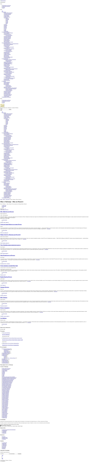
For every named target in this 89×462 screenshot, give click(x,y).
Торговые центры (5, 362)
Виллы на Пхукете (9, 60)
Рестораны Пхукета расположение (7, 380)
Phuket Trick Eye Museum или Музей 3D (10, 234)
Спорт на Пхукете (9, 49)
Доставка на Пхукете (7, 14)
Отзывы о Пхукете (7, 65)
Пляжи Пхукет (4, 354)
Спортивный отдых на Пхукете (9, 48)
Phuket (4, 0)
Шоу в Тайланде (6, 41)
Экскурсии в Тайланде (5, 132)
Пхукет (5, 28)
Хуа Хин (5, 27)
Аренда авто (4, 432)
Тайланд (5, 24)
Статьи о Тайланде (7, 117)
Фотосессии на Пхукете (8, 73)
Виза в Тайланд (6, 83)
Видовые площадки (7, 152)
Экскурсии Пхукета (9, 35)
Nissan (7, 22)
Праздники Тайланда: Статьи (7, 383)
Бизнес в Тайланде (7, 182)
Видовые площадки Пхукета (6, 385)
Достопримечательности (6, 348)
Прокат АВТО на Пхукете (8, 12)
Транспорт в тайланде (7, 95)
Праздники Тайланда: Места (6, 384)
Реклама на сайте (5, 438)
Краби (5, 30)
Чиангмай (5, 25)
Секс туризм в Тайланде (8, 71)
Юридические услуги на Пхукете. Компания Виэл (10, 345)
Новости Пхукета (7, 64)
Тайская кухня (8, 85)
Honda (7, 122)
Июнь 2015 (4, 447)
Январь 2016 (4, 443)
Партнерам (4, 439)
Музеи (5, 357)
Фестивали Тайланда (5, 392)
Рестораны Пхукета (7, 177)
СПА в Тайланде (6, 33)
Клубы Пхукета (6, 79)
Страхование (4, 431)
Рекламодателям (4, 437)
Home (1, 199)
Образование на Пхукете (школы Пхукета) (10, 68)
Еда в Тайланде (6, 84)
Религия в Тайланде (9, 90)
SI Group (3, 7)
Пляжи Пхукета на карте (10, 147)
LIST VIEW (4, 206)
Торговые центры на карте (10, 76)
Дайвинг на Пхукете (7, 54)
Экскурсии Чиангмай (7, 36)
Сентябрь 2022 (4, 442)
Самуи (5, 29)
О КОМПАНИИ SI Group (8, 63)
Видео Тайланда (6, 82)
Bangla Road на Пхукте (6, 276)
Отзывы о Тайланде (7, 192)
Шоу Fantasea (3, 297)
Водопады (5, 350)
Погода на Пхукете (7, 67)
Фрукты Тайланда (9, 86)
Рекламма (3, 358)
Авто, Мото (6, 17)
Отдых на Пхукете (7, 45)
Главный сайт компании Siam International (8, 429)
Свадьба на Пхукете (7, 70)
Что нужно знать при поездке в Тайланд (10, 188)
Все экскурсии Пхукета (6, 42)
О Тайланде (4, 81)
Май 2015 (3, 448)
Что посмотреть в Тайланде (8, 32)
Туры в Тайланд (6, 15)
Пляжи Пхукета (6, 16)
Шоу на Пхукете (6, 56)
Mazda (7, 20)
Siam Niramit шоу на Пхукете (7, 255)
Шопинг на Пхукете (7, 74)
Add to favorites (4, 230)
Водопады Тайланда (7, 38)
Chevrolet (7, 19)
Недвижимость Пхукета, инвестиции (10, 59)
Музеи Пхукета (6, 55)
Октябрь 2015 (4, 445)
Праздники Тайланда (7, 37)
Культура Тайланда (9, 89)
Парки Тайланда (6, 39)
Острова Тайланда (7, 40)
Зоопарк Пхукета (4, 287)
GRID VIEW (4, 205)
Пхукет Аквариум (4, 307)
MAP (3, 207)
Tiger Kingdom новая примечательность (10, 245)
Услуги (3, 102)
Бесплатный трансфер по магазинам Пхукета (11, 43)
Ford (6, 23)
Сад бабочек (3, 318)
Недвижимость (4, 430)
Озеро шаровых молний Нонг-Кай (9, 265)
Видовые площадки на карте (8, 78)
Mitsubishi (7, 18)
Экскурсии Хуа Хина (7, 137)
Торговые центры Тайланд (6, 387)
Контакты (3, 436)
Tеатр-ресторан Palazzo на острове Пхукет (11, 224)
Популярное (4, 112)
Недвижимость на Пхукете (6, 5)
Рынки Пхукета (8, 75)
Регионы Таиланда (7, 93)
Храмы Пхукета (6, 52)
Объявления (6, 31)
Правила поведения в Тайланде (11, 88)
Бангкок (5, 127)
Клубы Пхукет (4, 416)
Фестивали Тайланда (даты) (8, 142)
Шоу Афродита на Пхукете (7, 211)
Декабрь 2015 (4, 444)
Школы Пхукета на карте (10, 69)
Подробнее (48, 228)
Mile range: (2, 329)
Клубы (5, 356)
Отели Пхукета (8, 61)
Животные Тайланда (7, 187)
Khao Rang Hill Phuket (6, 334)
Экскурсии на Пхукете (7, 13)
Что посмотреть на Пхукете (8, 44)
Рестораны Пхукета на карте (10, 77)
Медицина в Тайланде (7, 62)
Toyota (7, 21)
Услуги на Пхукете (7, 57)
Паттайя (5, 26)
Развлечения (8, 199)
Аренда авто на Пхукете (6, 6)
